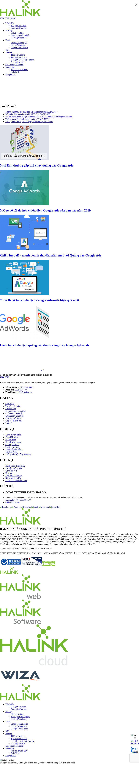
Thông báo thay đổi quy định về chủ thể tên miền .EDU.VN (31, 112)
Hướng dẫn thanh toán (15, 466)
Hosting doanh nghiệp (20, 35)
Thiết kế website (18, 55)
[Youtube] (15, 507)
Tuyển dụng (10, 408)
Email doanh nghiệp (19, 42)
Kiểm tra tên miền (13, 478)
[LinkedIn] (54, 507)
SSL (7, 50)
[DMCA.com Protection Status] (48, 565)
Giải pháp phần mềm (14, 64)
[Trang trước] (20, 369)
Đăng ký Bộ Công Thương (22, 60)
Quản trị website (18, 62)
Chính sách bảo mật (13, 413)
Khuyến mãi (10, 74)
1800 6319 (4, 377)
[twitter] (26, 507)
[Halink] (9, 573)
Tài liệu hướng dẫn (13, 468)
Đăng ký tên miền (18, 25)
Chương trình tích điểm (15, 411)
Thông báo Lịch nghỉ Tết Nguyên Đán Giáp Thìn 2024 (29, 121)
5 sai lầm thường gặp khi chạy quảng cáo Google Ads (36, 165)
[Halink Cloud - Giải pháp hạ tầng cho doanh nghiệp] (34, 665)
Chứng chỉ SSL (12, 444)
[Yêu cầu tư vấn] (134, 738)
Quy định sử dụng (13, 418)
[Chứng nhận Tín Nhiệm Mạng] (21, 565)
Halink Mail (10, 439)
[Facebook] (5, 507)
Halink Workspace (19, 45)
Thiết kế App (11, 452)
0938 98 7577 (21, 390)
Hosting (8, 30)
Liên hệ (8, 423)
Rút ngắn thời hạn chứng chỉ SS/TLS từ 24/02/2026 (27, 114)
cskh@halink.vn (25, 392)
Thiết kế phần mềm (13, 449)
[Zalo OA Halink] (44, 507)
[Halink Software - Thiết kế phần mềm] (20, 623)
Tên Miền (9, 23)
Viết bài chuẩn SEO (19, 69)
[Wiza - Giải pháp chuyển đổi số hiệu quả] (20, 683)
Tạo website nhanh (19, 57)
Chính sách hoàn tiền (14, 416)
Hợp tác (8, 473)
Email (7, 40)
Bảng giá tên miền (18, 28)
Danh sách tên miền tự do (16, 480)
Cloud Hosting (17, 33)
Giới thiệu (9, 403)
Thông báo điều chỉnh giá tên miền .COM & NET (26, 119)
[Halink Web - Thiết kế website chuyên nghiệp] (20, 598)
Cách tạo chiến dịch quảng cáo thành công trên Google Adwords (44, 345)
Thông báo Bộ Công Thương (18, 454)
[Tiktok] (34, 507)
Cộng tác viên (11, 471)
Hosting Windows (18, 38)
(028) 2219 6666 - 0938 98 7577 (18, 500)
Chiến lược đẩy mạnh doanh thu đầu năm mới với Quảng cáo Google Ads (50, 255)
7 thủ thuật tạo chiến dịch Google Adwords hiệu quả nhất (39, 300)
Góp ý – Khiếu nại (13, 421)
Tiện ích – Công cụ (13, 475)
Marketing (9, 67)
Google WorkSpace (19, 47)
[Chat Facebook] (135, 743)
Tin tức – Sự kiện (12, 406)
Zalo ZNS (15, 72)
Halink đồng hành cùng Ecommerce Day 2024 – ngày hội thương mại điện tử (38, 117)
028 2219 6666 (26, 387)
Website (8, 52)
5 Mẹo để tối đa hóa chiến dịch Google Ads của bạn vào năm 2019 (45, 210)
